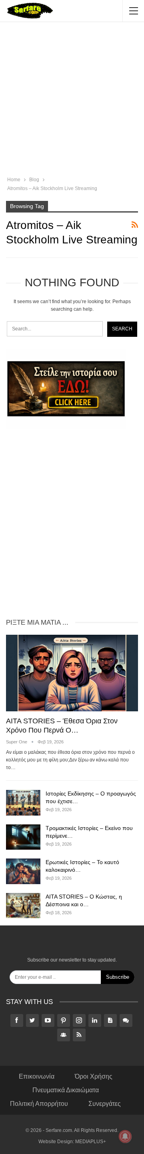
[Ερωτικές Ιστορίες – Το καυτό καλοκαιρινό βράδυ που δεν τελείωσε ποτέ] (23, 871)
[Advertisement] (72, 100)
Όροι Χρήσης (93, 1076)
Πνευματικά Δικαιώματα (65, 1090)
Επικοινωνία (36, 1076)
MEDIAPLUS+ (90, 1141)
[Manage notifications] (125, 1136)
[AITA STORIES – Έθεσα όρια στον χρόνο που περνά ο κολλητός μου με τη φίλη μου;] (72, 673)
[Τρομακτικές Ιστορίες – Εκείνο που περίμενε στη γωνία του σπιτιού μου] (23, 837)
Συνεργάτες (104, 1103)
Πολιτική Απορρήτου (39, 1103)
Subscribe (117, 977)
